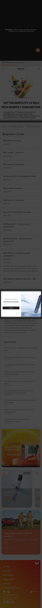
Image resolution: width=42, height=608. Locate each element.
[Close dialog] (40, 292)
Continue (11, 307)
